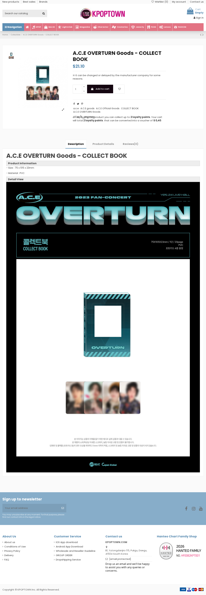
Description (76, 144)
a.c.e (76, 108)
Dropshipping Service (68, 559)
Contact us (197, 1)
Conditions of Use (15, 546)
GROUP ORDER (64, 555)
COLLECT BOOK (130, 108)
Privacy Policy (12, 551)
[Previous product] (201, 34)
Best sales (29, 1)
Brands (43, 1)
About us (9, 542)
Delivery (9, 555)
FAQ (6, 559)
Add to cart (102, 89)
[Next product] (203, 34)
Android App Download (69, 546)
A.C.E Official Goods (107, 108)
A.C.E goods (87, 108)
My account (179, 1)
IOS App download (67, 542)
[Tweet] (78, 104)
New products (11, 1)
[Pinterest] (82, 104)
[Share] (74, 104)
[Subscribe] (62, 508)
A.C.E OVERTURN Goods (86, 111)
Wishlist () (161, 1)
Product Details (103, 144)
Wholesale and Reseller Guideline (75, 551)
